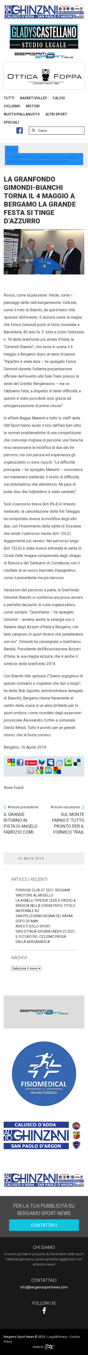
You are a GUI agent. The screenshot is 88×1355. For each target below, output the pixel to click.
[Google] (40, 770)
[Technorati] (68, 762)
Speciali (11, 122)
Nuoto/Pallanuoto (22, 114)
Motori (33, 106)
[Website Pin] (11, 762)
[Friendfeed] (59, 762)
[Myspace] (51, 762)
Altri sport (56, 114)
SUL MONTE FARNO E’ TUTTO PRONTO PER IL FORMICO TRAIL (67, 820)
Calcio (59, 98)
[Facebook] (20, 762)
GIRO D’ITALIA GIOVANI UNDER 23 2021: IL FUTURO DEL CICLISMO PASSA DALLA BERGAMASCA (46, 936)
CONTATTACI (44, 1225)
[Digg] (31, 770)
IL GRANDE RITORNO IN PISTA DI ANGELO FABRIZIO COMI (21, 820)
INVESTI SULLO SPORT (33, 926)
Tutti (9, 98)
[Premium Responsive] (57, 770)
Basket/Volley (33, 98)
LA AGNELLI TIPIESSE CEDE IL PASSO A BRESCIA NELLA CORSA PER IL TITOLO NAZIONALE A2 (46, 906)
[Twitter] (42, 762)
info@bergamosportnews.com (44, 1287)
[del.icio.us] (77, 762)
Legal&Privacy (57, 1337)
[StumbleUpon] (48, 770)
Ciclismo (12, 106)
